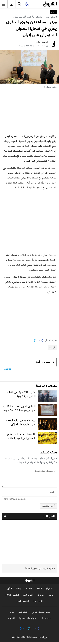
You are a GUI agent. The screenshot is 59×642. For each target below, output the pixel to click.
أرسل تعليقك (48, 506)
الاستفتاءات (45, 618)
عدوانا (14, 255)
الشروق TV (38, 601)
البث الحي (22, 612)
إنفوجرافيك (28, 595)
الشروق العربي (22, 601)
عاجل (11, 612)
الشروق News (12, 595)
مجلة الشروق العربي (41, 612)
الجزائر (53, 12)
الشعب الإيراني (29, 177)
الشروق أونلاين (41, 42)
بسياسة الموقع (37, 462)
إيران (51, 347)
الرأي (9, 588)
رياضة (18, 588)
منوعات (40, 595)
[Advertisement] (29, 111)
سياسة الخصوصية (27, 618)
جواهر (51, 595)
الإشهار (11, 618)
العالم (39, 588)
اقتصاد (29, 588)
